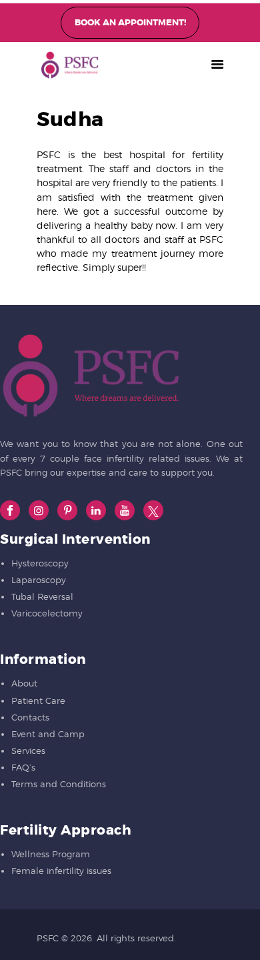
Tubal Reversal (42, 596)
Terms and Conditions (58, 784)
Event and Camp (48, 734)
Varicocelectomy (47, 613)
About (24, 683)
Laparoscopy (38, 579)
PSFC (48, 938)
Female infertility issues (61, 870)
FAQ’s (23, 767)
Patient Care (38, 700)
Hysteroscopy (40, 563)
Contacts (30, 717)
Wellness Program (50, 854)
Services (28, 750)
